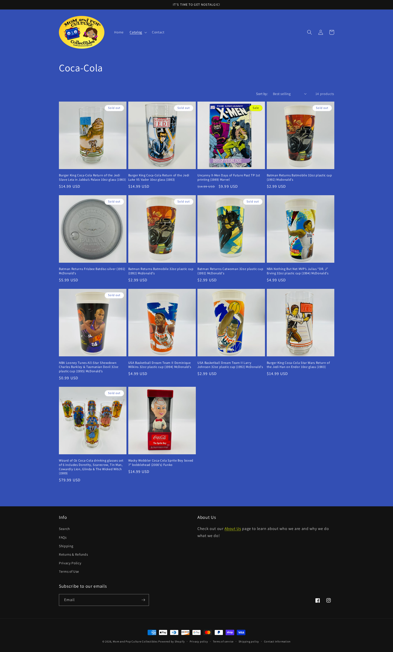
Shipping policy (249, 641)
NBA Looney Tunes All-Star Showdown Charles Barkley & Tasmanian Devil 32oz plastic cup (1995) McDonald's (88, 367)
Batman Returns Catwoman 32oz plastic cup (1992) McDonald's (230, 271)
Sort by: (262, 93)
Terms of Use (69, 571)
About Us (232, 528)
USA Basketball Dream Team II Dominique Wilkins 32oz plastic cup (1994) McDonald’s (159, 365)
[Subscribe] (143, 600)
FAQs (63, 537)
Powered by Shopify (171, 641)
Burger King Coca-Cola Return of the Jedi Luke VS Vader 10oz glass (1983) (158, 177)
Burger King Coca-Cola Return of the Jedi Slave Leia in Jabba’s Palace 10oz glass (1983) (92, 177)
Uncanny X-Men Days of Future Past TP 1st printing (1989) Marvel (228, 177)
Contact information (277, 641)
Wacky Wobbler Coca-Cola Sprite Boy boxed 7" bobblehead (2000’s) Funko (160, 462)
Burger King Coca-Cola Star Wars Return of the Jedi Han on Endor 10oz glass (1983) (298, 365)
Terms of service (223, 641)
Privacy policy (199, 641)
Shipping (66, 546)
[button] (138, 32)
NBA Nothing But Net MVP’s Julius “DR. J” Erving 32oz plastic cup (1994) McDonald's (298, 271)
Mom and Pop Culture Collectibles (135, 641)
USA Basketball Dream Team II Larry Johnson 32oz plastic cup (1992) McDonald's (230, 365)
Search (64, 528)
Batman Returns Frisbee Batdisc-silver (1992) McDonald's (92, 271)
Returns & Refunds (73, 554)
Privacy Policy (70, 563)
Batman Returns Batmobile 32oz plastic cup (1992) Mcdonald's (299, 177)
